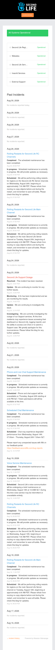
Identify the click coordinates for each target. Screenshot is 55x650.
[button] (27, 15)
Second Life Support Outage (20, 277)
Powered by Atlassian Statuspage (36, 638)
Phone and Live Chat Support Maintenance (26, 372)
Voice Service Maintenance (19, 463)
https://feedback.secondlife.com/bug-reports (24, 448)
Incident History (13, 638)
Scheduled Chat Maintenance (20, 410)
